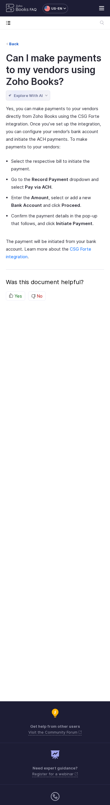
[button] (52, 8)
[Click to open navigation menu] (9, 23)
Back (14, 43)
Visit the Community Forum (53, 732)
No (39, 296)
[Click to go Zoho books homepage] (17, 8)
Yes (17, 296)
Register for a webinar (53, 774)
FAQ (33, 9)
